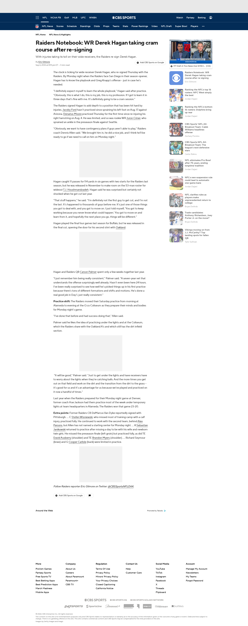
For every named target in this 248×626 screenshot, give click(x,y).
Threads (160, 588)
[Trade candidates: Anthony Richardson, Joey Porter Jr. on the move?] (176, 218)
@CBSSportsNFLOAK (120, 486)
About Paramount (75, 576)
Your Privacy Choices (107, 580)
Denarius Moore (72, 114)
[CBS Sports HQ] (118, 599)
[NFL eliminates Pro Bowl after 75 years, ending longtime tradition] (176, 166)
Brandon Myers (101, 437)
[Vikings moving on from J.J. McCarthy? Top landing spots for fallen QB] (176, 235)
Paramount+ (72, 580)
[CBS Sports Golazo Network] (147, 599)
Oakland (120, 227)
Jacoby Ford (69, 109)
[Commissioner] (132, 605)
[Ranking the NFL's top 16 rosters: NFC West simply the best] (176, 95)
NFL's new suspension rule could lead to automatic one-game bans (198, 180)
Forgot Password (194, 580)
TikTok (159, 572)
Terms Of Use (103, 568)
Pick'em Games (44, 568)
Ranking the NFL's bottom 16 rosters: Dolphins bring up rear (198, 109)
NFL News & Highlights (60, 34)
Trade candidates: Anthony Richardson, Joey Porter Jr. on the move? (198, 215)
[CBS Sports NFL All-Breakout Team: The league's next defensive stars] (176, 148)
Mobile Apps (42, 592)
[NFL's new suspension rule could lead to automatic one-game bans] (176, 183)
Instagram (161, 576)
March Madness (44, 588)
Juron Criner (133, 118)
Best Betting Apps (45, 580)
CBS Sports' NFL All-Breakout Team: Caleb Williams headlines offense (196, 128)
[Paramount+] (112, 605)
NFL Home (41, 34)
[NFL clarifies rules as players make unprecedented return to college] (176, 200)
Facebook (161, 580)
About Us (70, 568)
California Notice (104, 588)
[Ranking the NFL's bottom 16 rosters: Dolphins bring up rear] (176, 112)
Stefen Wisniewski (82, 417)
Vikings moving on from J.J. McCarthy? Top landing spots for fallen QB (197, 234)
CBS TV (70, 584)
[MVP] (147, 605)
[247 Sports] (73, 605)
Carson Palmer (88, 272)
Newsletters (192, 572)
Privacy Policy (103, 572)
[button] (203, 26)
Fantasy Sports (43, 572)
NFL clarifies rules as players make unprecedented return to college (198, 198)
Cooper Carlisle (77, 442)
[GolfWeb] (178, 606)
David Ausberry (62, 437)
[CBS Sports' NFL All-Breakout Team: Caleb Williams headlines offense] (176, 130)
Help (128, 568)
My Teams (191, 576)
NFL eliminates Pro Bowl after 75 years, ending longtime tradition (198, 163)
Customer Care (134, 572)
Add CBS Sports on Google (152, 62)
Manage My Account (196, 568)
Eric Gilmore (44, 62)
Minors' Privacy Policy (107, 576)
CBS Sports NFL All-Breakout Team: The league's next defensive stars (197, 146)
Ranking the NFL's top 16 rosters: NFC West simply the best (198, 92)
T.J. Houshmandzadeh (76, 189)
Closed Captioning (105, 584)
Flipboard (161, 592)
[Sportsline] (94, 605)
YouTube (160, 568)
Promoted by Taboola (155, 511)
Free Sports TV (43, 576)
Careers (70, 572)
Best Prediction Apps (47, 584)
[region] (190, 52)
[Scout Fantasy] (161, 606)
